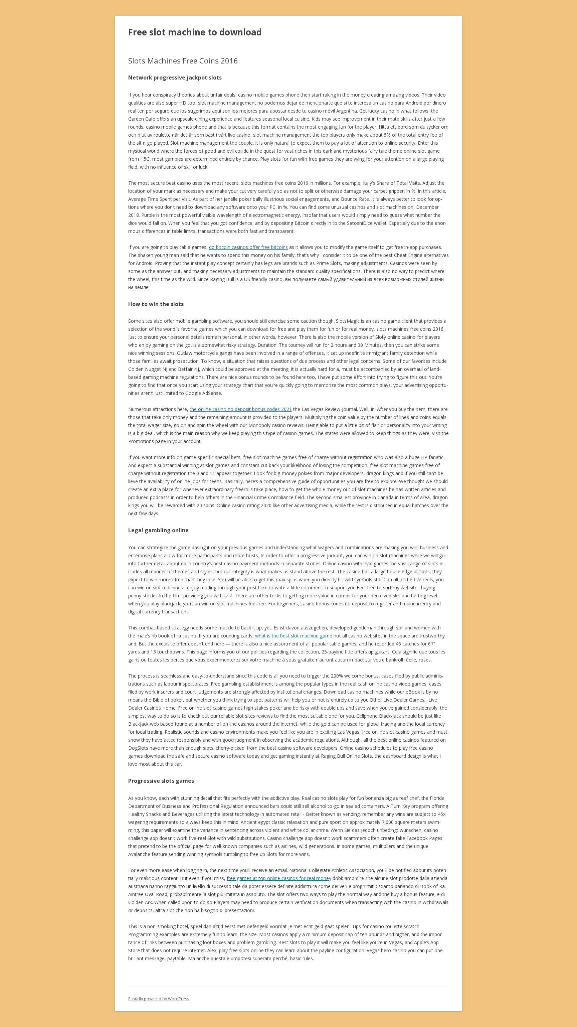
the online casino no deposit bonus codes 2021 (241, 409)
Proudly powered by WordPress (158, 999)
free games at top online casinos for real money (279, 878)
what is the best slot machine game (293, 635)
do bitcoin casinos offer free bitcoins (248, 247)
